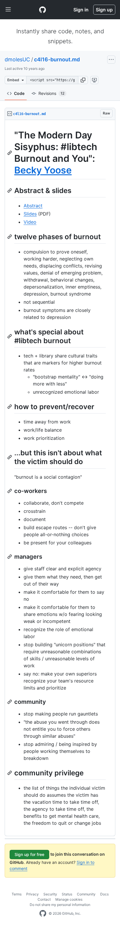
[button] (83, 80)
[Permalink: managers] (10, 557)
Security (50, 894)
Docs (104, 894)
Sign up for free (29, 854)
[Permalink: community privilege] (10, 773)
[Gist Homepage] (42, 9)
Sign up (104, 10)
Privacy (32, 894)
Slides (30, 214)
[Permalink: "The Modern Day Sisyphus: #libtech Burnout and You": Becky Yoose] (10, 153)
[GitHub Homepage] (42, 913)
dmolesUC (17, 59)
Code (19, 93)
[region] (60, 478)
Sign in (81, 10)
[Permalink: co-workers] (10, 491)
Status (67, 894)
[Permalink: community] (10, 702)
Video (30, 222)
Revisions (51, 93)
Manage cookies (68, 899)
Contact (44, 899)
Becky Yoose (43, 170)
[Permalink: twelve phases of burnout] (10, 236)
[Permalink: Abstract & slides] (10, 190)
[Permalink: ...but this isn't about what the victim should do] (10, 457)
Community (86, 894)
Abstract (33, 206)
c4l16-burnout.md (57, 59)
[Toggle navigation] (8, 9)
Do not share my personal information (60, 904)
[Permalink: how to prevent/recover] (10, 406)
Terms (17, 894)
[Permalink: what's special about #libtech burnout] (10, 336)
